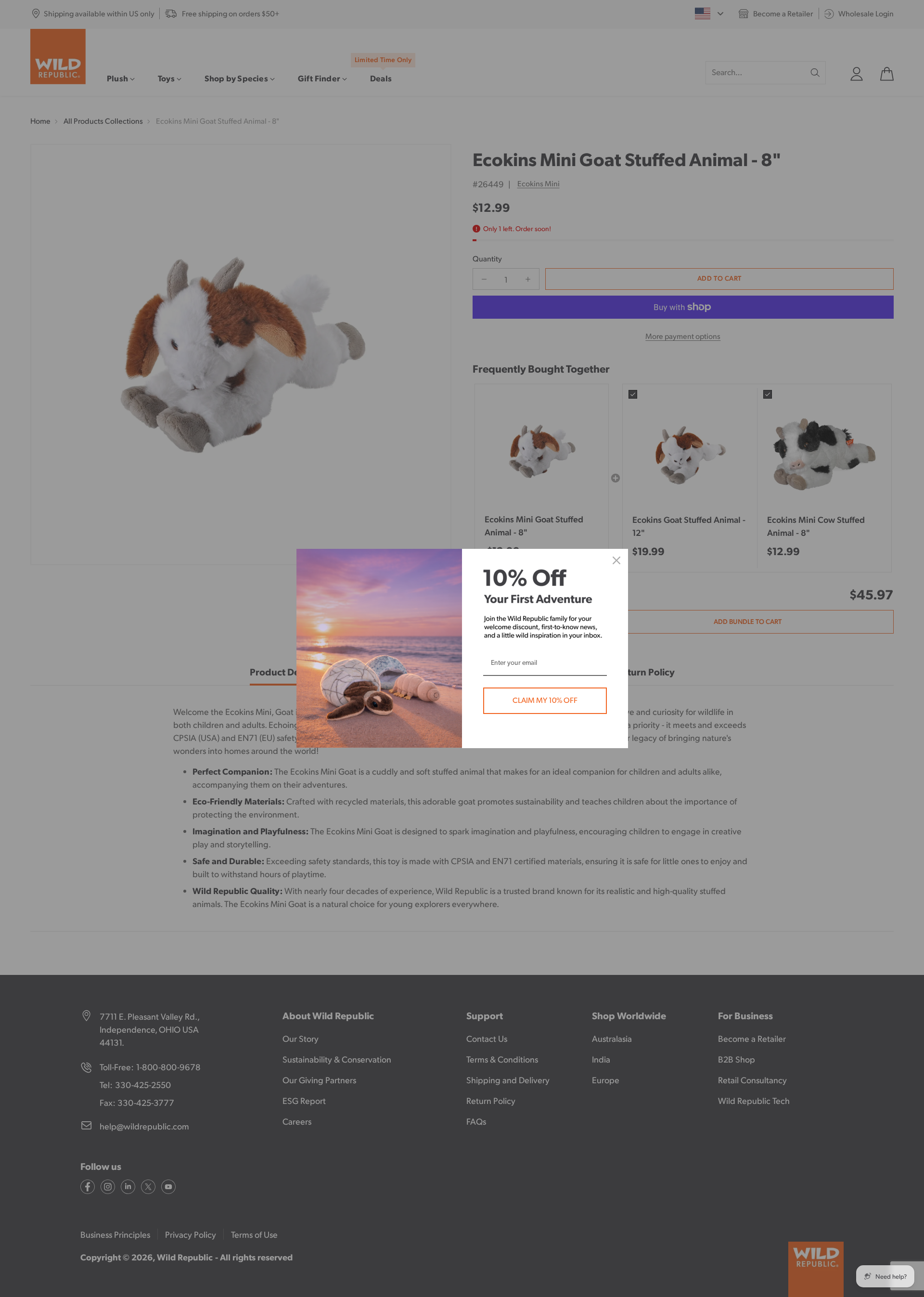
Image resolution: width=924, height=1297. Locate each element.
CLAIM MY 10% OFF (545, 700)
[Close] (616, 560)
